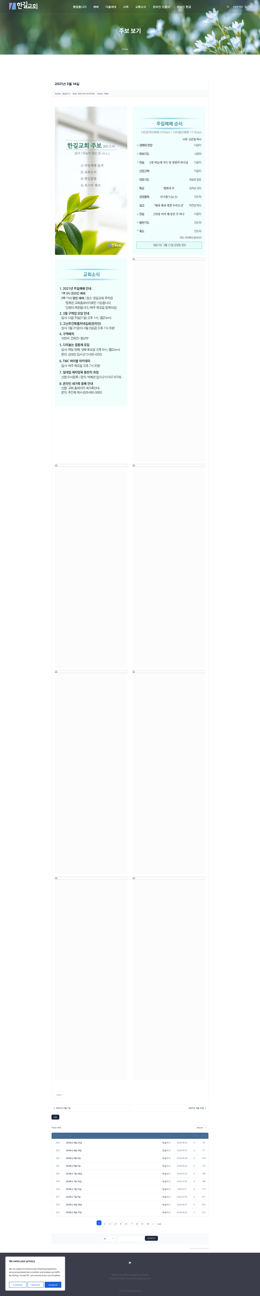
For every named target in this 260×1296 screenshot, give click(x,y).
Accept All (53, 1284)
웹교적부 (248, 6)
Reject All (35, 1284)
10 (148, 1224)
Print (59, 1095)
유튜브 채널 (238, 6)
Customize (17, 1284)
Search (151, 1238)
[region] (35, 1274)
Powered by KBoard (199, 1248)
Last (159, 1224)
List (55, 1117)
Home (125, 49)
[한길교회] (130, 1263)
